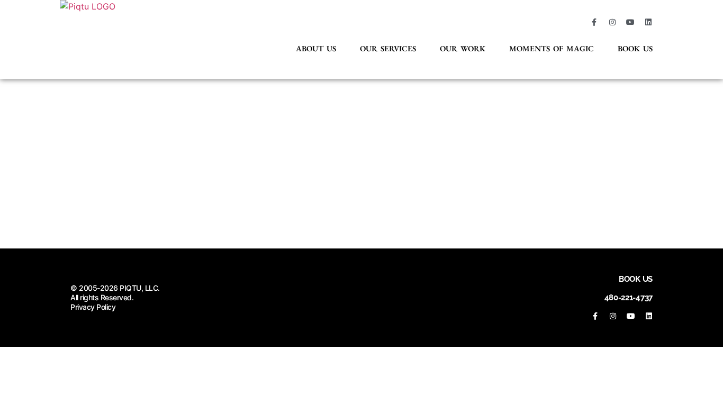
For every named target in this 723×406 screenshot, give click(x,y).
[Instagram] (612, 22)
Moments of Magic (551, 48)
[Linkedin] (648, 22)
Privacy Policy (92, 306)
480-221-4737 (628, 297)
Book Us (635, 48)
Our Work (462, 48)
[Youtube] (630, 22)
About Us (316, 48)
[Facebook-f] (594, 22)
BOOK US (636, 279)
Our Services (388, 48)
